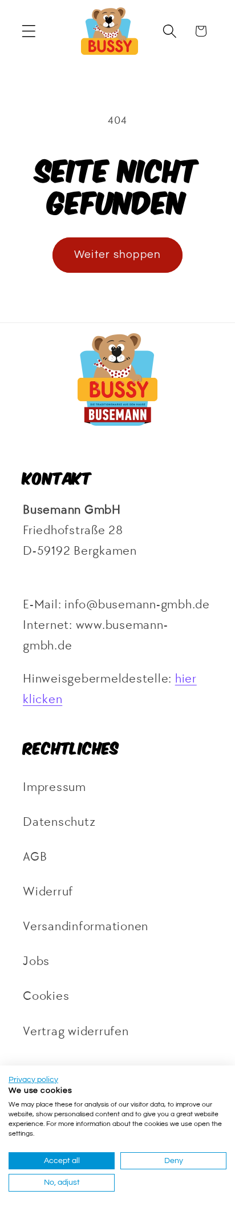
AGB (35, 857)
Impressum (54, 787)
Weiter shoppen (117, 254)
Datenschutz (59, 822)
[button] (28, 31)
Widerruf (48, 891)
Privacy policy (33, 1080)
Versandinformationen (85, 926)
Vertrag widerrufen (76, 1031)
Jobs (36, 961)
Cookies (46, 996)
